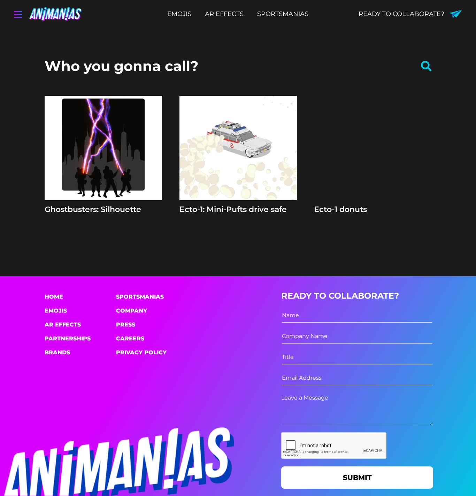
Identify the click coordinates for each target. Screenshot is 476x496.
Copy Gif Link (106, 170)
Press (125, 324)
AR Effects (63, 324)
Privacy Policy (141, 352)
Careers (130, 338)
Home (54, 296)
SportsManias (140, 296)
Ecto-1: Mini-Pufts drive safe (233, 209)
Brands (57, 352)
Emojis (56, 310)
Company (131, 310)
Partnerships (68, 338)
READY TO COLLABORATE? (401, 14)
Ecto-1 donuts (340, 209)
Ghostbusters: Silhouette (93, 209)
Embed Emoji (103, 187)
